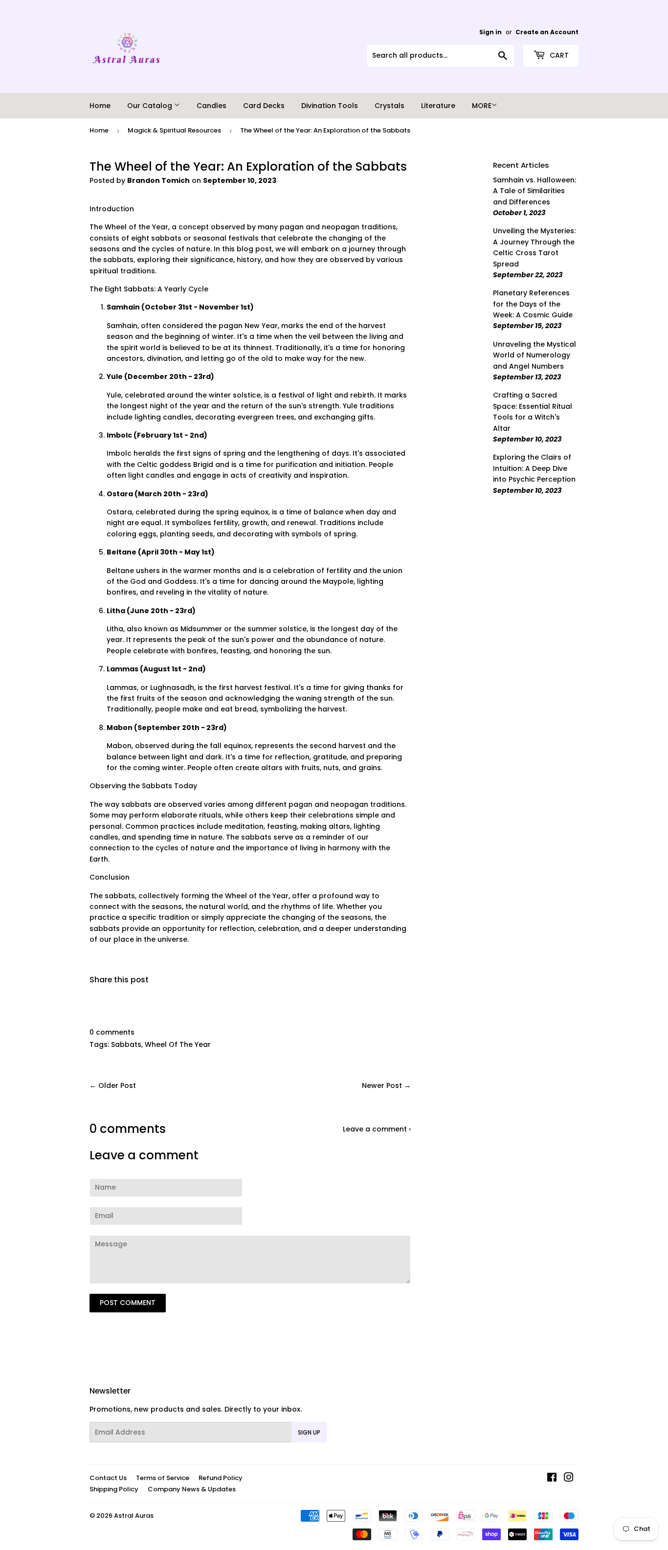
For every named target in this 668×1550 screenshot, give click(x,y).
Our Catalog (150, 106)
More (481, 106)
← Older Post (112, 1085)
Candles (211, 106)
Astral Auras (134, 1515)
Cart (558, 55)
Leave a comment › (377, 1129)
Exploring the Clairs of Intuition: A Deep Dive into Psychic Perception (534, 468)
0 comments (111, 1032)
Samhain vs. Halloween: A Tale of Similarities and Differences (534, 191)
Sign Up (309, 1432)
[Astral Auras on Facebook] (552, 1479)
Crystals (389, 106)
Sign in (490, 32)
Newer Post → (386, 1085)
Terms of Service (162, 1478)
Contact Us (108, 1478)
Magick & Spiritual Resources (174, 130)
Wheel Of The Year (178, 1044)
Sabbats (126, 1044)
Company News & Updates (192, 1489)
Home (100, 106)
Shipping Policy (113, 1489)
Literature (438, 106)
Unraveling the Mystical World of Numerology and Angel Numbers (534, 355)
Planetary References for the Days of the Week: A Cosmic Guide (533, 304)
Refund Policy (221, 1478)
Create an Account (547, 32)
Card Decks (264, 106)
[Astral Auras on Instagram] (569, 1479)
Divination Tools (329, 106)
